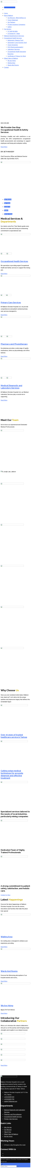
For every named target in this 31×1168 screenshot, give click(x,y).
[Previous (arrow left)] (3, 584)
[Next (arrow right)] (28, 584)
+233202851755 (9, 1099)
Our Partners (11, 22)
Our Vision (7, 203)
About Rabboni (8, 15)
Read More (4, 147)
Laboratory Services (14, 49)
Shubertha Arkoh (8, 640)
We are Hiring (12, 60)
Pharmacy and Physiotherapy (14, 344)
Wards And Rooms (13, 65)
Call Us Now (4, 415)
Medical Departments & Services (14, 36)
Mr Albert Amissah (9, 558)
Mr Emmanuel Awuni (10, 599)
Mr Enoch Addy (8, 681)
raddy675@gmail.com (10, 1101)
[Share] (25, 2)
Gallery (10, 27)
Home (6, 13)
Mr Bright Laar (7, 476)
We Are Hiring (8, 214)
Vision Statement (13, 20)
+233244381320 (9, 1097)
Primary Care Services (11, 302)
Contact (6, 67)
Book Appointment (9, 7)
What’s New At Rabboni (11, 1134)
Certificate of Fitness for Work (17, 56)
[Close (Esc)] (29, 2)
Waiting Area (11, 63)
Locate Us (7, 207)
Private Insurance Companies (16, 24)
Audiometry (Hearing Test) (15, 40)
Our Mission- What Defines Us (17, 18)
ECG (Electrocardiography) (15, 47)
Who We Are (8, 1127)
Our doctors (7, 29)
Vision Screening (13, 45)
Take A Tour (7, 1132)
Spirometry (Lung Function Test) (17, 42)
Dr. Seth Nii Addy (13, 31)
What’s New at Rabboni (11, 58)
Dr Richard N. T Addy (14, 33)
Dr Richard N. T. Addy (10, 517)
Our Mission (7, 199)
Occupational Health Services (13, 38)
